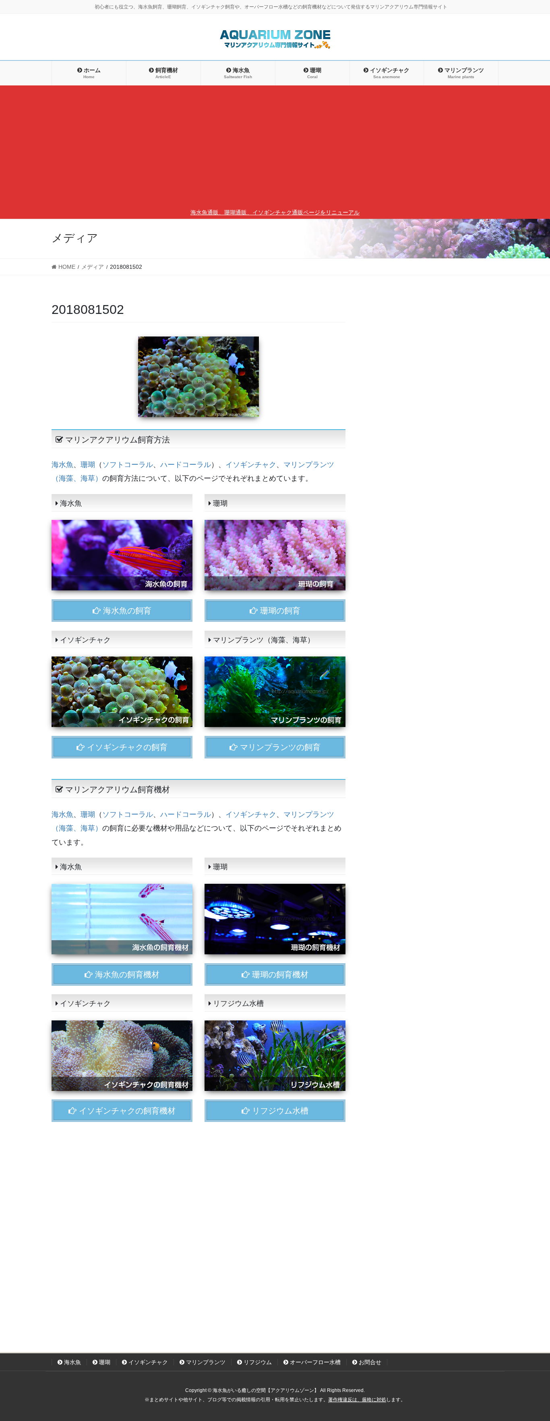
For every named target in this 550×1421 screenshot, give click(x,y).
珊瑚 (88, 465)
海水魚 (62, 465)
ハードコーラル (185, 465)
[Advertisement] (275, 147)
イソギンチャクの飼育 (126, 747)
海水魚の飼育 (126, 610)
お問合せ (369, 1362)
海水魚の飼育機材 (126, 974)
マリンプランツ (204, 1362)
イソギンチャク (250, 465)
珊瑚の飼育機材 (279, 974)
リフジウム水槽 (279, 1110)
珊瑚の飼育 (279, 610)
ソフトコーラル (127, 465)
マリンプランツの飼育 (279, 747)
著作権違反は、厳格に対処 (357, 1399)
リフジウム (257, 1362)
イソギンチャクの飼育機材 (126, 1110)
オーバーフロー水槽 (314, 1362)
